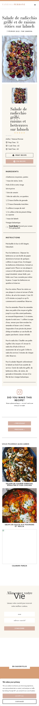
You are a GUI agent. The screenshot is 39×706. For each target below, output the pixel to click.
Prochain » (20, 429)
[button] (19, 628)
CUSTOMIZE (19, 701)
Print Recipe (21, 155)
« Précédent (19, 423)
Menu (36, 4)
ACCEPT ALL (19, 696)
